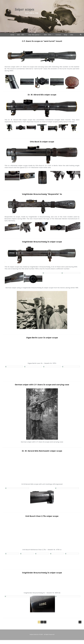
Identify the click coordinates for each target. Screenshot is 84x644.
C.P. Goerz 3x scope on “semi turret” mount (42, 41)
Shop (65, 35)
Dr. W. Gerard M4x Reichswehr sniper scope (42, 451)
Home (12, 35)
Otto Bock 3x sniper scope (42, 142)
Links (71, 35)
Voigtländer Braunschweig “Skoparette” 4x (42, 194)
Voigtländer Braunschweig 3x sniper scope (42, 242)
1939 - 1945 (47, 35)
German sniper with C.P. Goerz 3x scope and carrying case (42, 384)
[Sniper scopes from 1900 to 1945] (42, 16)
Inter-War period (33, 35)
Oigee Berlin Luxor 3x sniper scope (42, 337)
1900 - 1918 (20, 35)
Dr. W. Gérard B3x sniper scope (42, 95)
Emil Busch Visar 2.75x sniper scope (42, 516)
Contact (58, 35)
